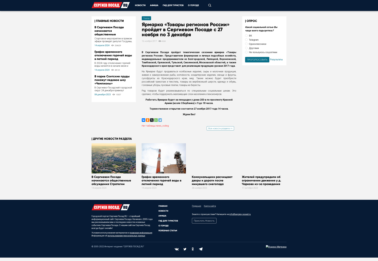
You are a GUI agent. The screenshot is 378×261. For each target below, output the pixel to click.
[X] (152, 120)
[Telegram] (160, 120)
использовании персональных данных (126, 236)
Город (146, 18)
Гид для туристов (173, 5)
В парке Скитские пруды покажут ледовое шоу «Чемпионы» (112, 80)
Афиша (154, 5)
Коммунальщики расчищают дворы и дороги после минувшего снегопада (212, 180)
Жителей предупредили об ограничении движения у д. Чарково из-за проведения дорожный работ (261, 182)
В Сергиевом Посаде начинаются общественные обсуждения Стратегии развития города (111, 34)
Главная (162, 206)
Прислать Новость (204, 220)
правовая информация (141, 233)
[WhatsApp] (156, 120)
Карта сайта (210, 206)
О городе (193, 5)
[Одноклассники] (147, 120)
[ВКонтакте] (143, 120)
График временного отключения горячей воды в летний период (113, 55)
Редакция (196, 206)
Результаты (276, 59)
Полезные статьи (167, 230)
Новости (140, 5)
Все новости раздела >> (220, 128)
